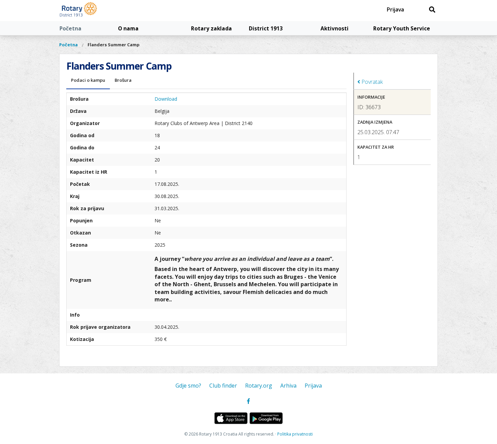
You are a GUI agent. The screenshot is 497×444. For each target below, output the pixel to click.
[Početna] (93, 11)
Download (166, 99)
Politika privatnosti (295, 434)
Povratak (371, 81)
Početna (70, 28)
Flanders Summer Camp (114, 45)
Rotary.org (258, 385)
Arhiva (288, 385)
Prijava (395, 9)
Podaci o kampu (88, 80)
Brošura (123, 80)
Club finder (223, 385)
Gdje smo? (188, 385)
